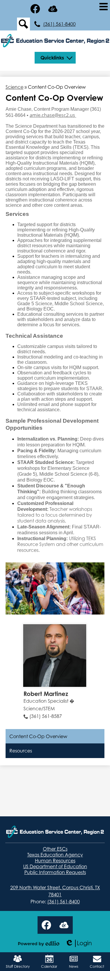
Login (78, 943)
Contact (97, 966)
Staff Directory (18, 966)
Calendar (49, 966)
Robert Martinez (45, 693)
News (73, 966)
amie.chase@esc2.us (52, 115)
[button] (55, 58)
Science (14, 87)
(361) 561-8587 (45, 716)
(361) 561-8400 (59, 24)
